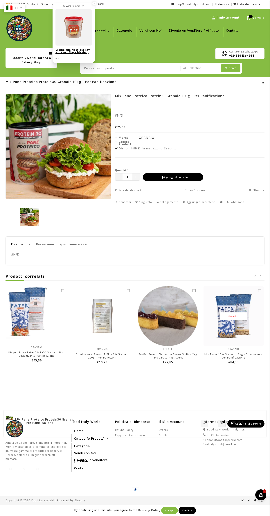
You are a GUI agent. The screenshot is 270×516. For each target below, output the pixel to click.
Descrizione (21, 244)
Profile (163, 435)
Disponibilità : (129, 149)
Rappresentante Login (130, 435)
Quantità (121, 170)
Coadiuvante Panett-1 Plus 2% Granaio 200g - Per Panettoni (102, 355)
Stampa (258, 190)
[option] (29, 217)
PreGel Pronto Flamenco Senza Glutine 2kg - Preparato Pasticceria (167, 355)
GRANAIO (146, 138)
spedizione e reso (74, 244)
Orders (163, 430)
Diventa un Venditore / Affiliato (194, 30)
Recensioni (45, 244)
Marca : (125, 137)
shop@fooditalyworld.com (193, 4)
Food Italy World (42, 500)
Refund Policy (124, 430)
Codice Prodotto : (127, 143)
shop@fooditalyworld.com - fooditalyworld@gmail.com (223, 442)
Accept (169, 510)
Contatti (232, 30)
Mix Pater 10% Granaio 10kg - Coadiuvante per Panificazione (233, 355)
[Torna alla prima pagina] (263, 82)
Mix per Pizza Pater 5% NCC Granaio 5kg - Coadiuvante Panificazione (36, 354)
